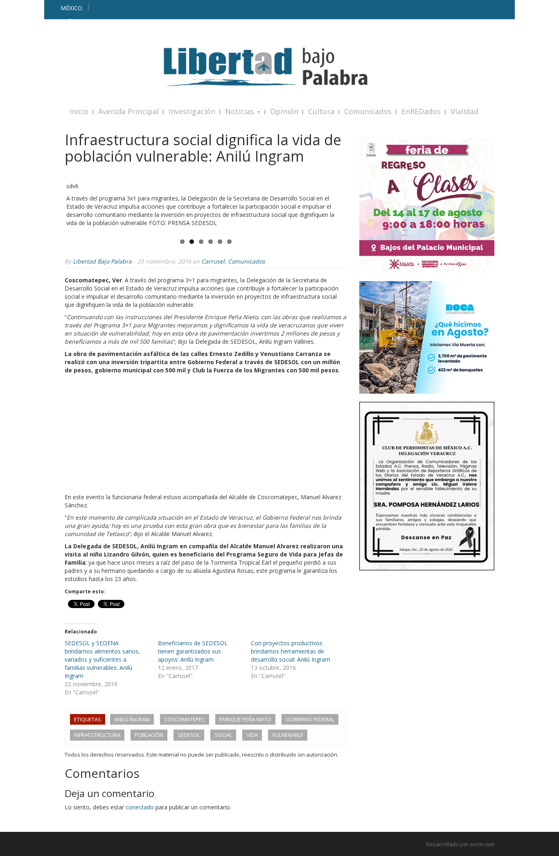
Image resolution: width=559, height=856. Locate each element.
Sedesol (189, 735)
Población (149, 735)
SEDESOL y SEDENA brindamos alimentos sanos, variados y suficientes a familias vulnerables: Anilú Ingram (102, 659)
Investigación (192, 111)
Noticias (240, 111)
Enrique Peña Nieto (245, 719)
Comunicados (368, 111)
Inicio (79, 111)
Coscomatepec (184, 719)
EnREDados (421, 111)
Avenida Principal (128, 111)
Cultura (321, 111)
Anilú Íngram (132, 719)
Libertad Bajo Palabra (102, 261)
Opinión (284, 111)
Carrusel (213, 261)
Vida (252, 735)
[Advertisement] (206, 435)
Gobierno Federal (310, 719)
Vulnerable (287, 735)
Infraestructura (97, 735)
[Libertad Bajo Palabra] (279, 66)
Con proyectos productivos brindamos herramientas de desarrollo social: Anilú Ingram (290, 651)
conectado (140, 807)
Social (223, 735)
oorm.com (482, 844)
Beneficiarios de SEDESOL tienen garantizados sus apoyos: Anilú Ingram (193, 651)
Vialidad (464, 111)
